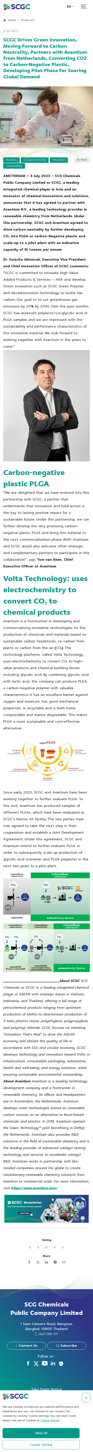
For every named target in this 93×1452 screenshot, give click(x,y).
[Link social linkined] (53, 1364)
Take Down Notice (46, 1389)
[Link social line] (61, 1365)
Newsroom (27, 20)
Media (12, 20)
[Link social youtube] (45, 1364)
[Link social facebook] (28, 1364)
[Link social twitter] (36, 1365)
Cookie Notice (49, 1420)
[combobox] (70, 6)
